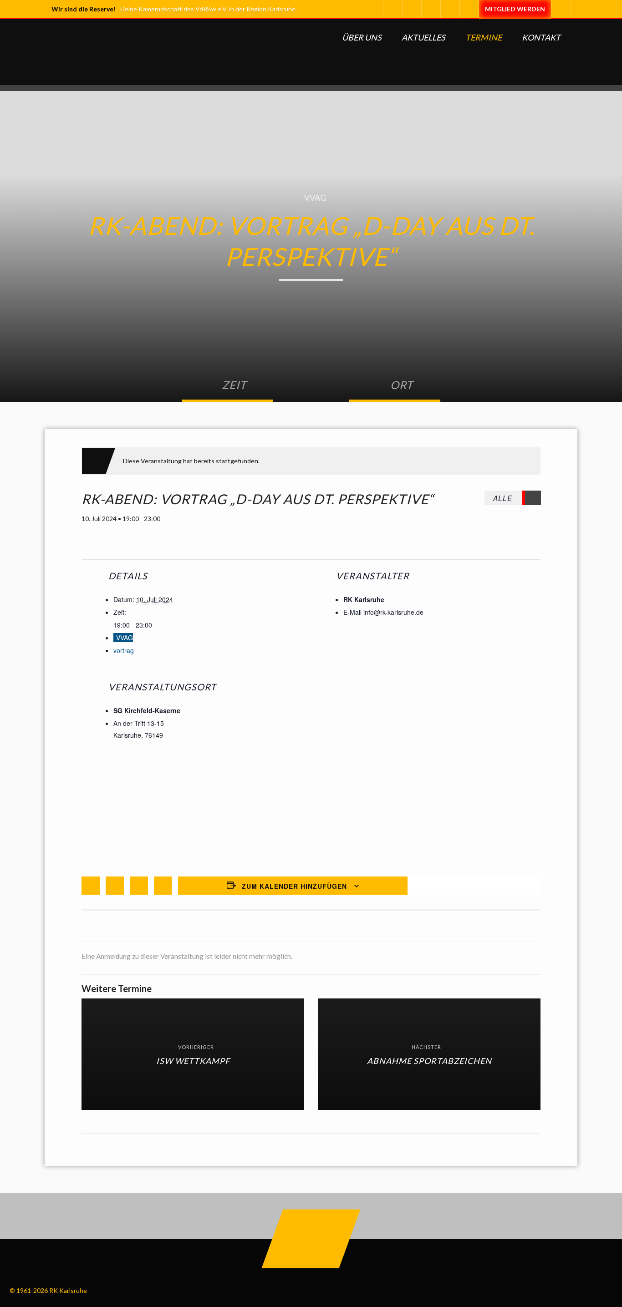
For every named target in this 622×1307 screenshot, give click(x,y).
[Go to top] (311, 1239)
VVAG (315, 198)
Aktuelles (423, 37)
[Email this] (163, 885)
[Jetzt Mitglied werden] (515, 9)
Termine (483, 37)
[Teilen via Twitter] (115, 885)
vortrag (123, 650)
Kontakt (541, 37)
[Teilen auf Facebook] (91, 885)
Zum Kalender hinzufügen (294, 886)
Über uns (362, 37)
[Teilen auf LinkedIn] (139, 885)
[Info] (469, 9)
